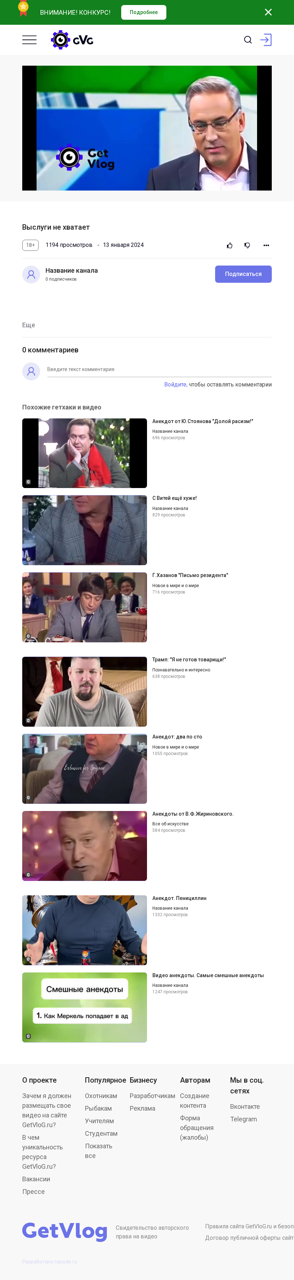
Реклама (142, 1108)
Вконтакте (245, 1106)
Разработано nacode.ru (49, 1262)
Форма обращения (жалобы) (197, 1127)
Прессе (33, 1191)
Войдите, (176, 384)
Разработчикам (152, 1096)
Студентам (101, 1133)
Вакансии (36, 1179)
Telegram (243, 1119)
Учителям (99, 1121)
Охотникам (101, 1096)
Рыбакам (98, 1108)
